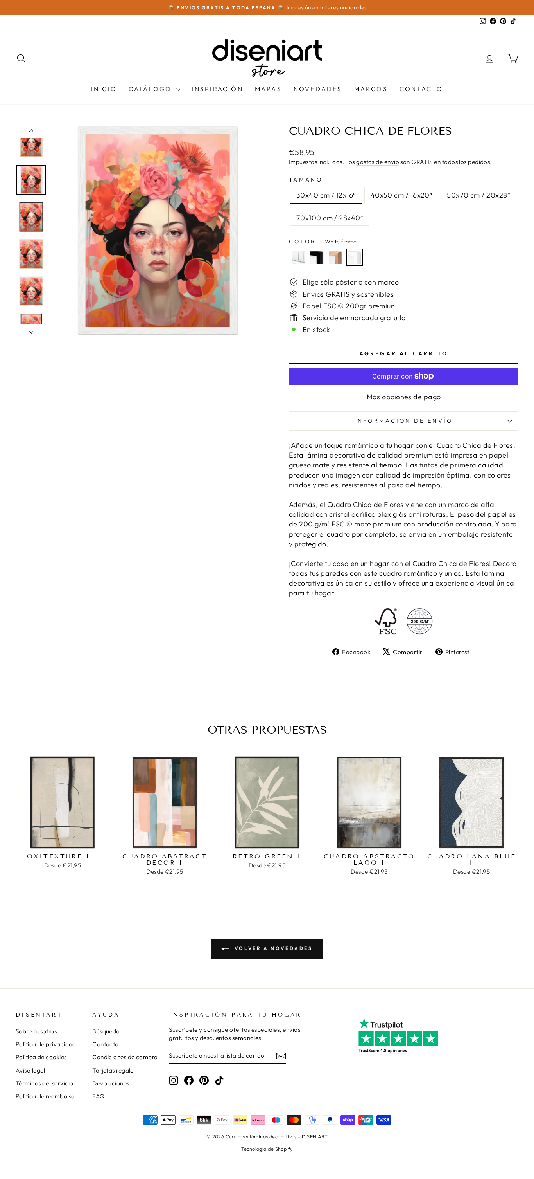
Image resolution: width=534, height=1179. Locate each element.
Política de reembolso (45, 1096)
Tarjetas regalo (113, 1070)
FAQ (98, 1096)
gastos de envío (377, 162)
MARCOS (371, 89)
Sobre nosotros (36, 1031)
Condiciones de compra (125, 1057)
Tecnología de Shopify (266, 1149)
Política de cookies (41, 1057)
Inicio (104, 89)
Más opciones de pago (404, 396)
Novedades (318, 89)
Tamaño (306, 179)
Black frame (317, 257)
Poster (298, 257)
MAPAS (268, 89)
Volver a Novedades (272, 948)
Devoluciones (110, 1083)
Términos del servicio (44, 1083)
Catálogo (151, 89)
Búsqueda (106, 1031)
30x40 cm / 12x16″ (326, 195)
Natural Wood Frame (336, 257)
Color (323, 241)
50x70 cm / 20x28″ (478, 195)
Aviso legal (30, 1070)
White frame (354, 257)
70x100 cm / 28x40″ (329, 217)
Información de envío (403, 420)
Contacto (421, 89)
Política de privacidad (46, 1044)
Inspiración (217, 89)
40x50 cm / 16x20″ (401, 195)
